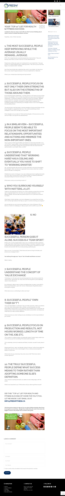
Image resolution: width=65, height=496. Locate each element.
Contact (7, 489)
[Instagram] (54, 486)
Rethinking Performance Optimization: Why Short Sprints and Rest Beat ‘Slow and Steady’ (53, 44)
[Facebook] (44, 486)
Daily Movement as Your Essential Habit (53, 58)
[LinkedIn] (50, 486)
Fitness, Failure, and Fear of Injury (53, 54)
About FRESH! (8, 488)
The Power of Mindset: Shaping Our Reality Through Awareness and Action (54, 50)
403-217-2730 (29, 490)
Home (6, 486)
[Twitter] (46, 486)
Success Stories (8, 491)
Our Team (7, 490)
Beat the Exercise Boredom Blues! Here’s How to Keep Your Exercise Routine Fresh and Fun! (53, 37)
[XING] (52, 486)
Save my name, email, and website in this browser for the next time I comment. (21, 468)
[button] (60, 5)
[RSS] (55, 486)
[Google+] (48, 486)
